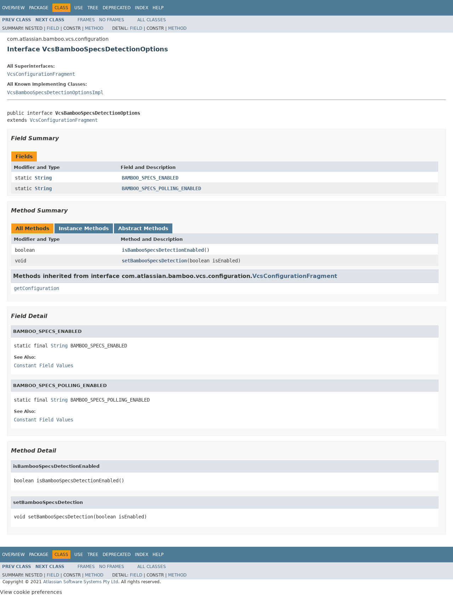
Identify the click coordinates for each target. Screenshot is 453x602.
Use (78, 7)
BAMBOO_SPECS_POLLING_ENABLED (161, 188)
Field (53, 28)
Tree (92, 7)
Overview (13, 7)
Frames (86, 19)
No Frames (111, 19)
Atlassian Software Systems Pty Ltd (80, 581)
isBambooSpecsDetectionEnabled (163, 250)
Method (94, 28)
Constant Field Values (43, 365)
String (43, 178)
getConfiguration (36, 288)
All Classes (151, 19)
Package (38, 7)
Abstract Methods (143, 228)
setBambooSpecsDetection (154, 260)
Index (141, 7)
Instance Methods (84, 228)
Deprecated (117, 7)
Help (158, 7)
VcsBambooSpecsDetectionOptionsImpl (55, 92)
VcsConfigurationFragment (41, 74)
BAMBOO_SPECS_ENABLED (150, 178)
